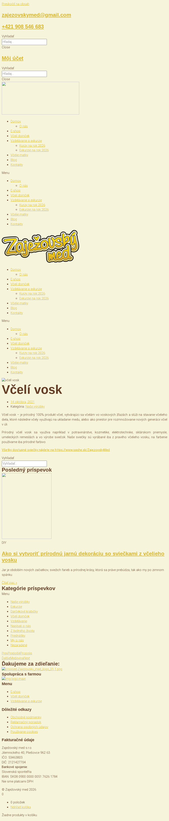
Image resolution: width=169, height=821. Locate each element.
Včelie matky (19, 155)
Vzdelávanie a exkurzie (26, 141)
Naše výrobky (35, 407)
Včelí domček (20, 136)
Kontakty (17, 165)
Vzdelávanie (19, 621)
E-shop (15, 131)
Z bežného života (23, 631)
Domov (16, 121)
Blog (14, 160)
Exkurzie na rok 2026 (34, 150)
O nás (23, 126)
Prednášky (18, 636)
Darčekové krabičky (24, 611)
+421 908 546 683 (23, 26)
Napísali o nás (21, 626)
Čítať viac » (9, 583)
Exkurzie (16, 607)
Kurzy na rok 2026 (32, 146)
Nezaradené (19, 645)
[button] (84, 36)
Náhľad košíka (21, 807)
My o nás (17, 640)
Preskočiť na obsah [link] (15, 4)
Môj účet (12, 58)
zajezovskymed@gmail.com (36, 15)
